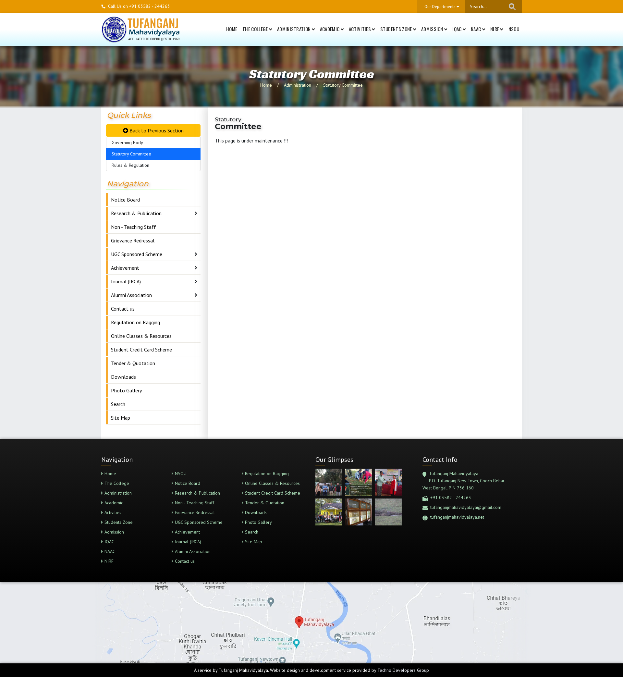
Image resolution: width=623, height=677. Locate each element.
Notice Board (125, 199)
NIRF (495, 28)
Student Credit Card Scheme (141, 349)
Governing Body (127, 142)
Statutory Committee (343, 85)
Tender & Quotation (133, 363)
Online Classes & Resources (141, 336)
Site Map (120, 417)
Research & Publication (136, 213)
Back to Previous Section (156, 130)
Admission (432, 28)
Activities (360, 28)
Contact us (123, 308)
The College (255, 28)
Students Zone (396, 28)
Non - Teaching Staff (133, 227)
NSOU (513, 28)
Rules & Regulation (130, 165)
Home (231, 28)
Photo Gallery (126, 390)
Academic (330, 28)
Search (118, 404)
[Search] (512, 7)
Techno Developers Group (403, 670)
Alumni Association (131, 295)
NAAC (476, 28)
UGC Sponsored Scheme (136, 254)
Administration (294, 28)
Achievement (125, 268)
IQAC (457, 28)
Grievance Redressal (132, 240)
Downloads (123, 377)
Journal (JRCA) (126, 281)
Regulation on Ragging (135, 322)
